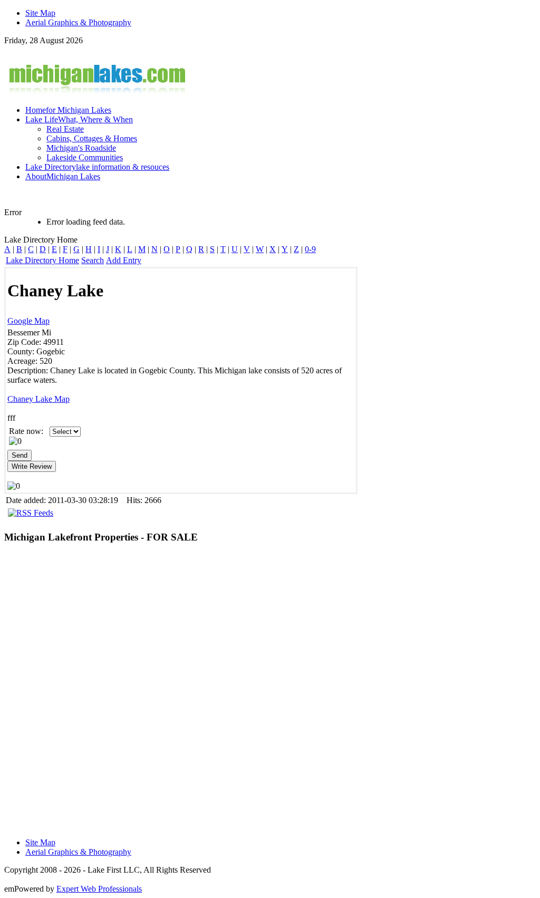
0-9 (310, 249)
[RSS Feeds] (30, 512)
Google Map (28, 320)
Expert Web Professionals (99, 888)
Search (92, 260)
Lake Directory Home (42, 260)
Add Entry (123, 260)
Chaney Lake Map (38, 398)
